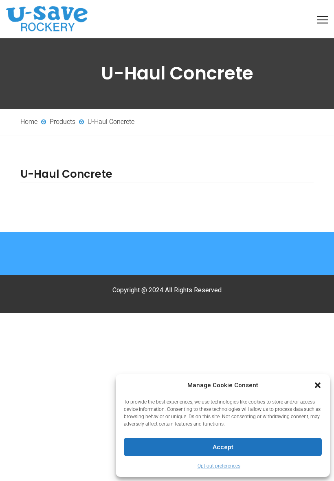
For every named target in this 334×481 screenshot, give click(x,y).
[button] (318, 385)
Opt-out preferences (219, 466)
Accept (223, 447)
